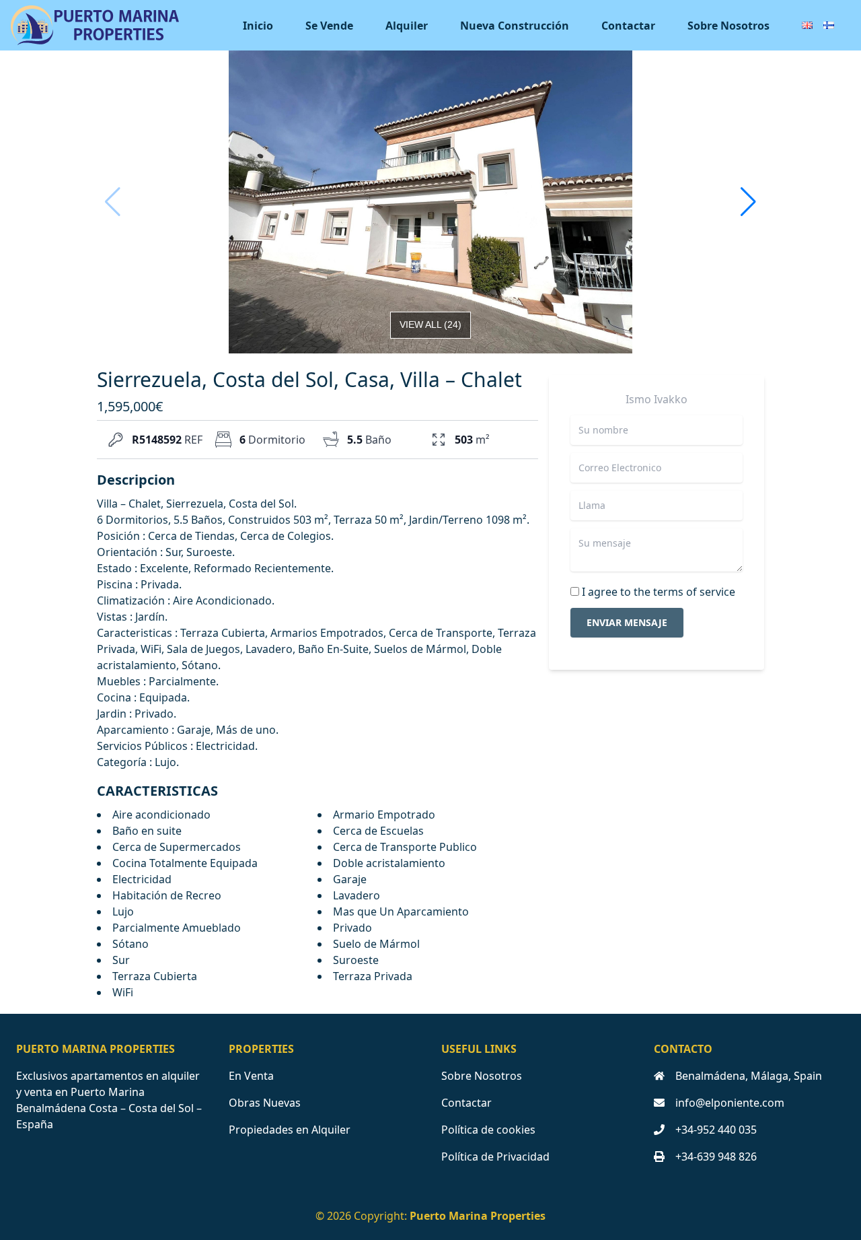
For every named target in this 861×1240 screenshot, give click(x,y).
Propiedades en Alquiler (289, 1129)
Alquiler (406, 25)
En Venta (251, 1075)
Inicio (258, 25)
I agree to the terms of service (658, 591)
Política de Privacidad (495, 1156)
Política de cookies (488, 1129)
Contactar (628, 25)
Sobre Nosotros (728, 25)
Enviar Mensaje (627, 622)
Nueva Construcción (514, 25)
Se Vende (329, 25)
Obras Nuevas (265, 1102)
